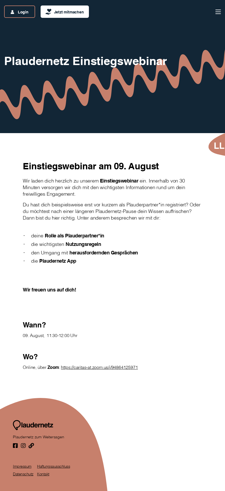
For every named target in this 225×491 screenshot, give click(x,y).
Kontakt (43, 474)
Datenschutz (23, 474)
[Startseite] (33, 425)
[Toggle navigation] (218, 12)
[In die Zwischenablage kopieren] (31, 445)
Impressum (22, 466)
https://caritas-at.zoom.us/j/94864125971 (99, 367)
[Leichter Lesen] (216, 144)
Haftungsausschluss (53, 466)
